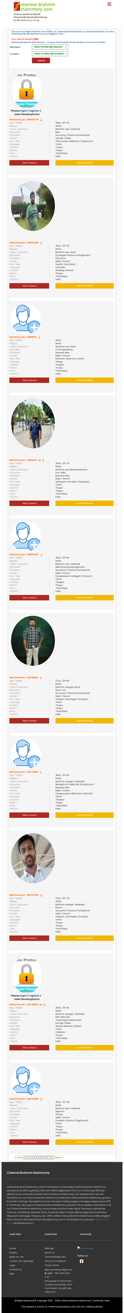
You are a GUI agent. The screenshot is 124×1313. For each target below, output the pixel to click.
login (23, 110)
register (34, 110)
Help (11, 1273)
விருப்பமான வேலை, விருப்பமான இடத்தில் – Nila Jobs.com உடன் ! (58, 1273)
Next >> (59, 1157)
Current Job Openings (21, 1261)
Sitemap (49, 1248)
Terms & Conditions (55, 1261)
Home (12, 1248)
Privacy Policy (52, 1265)
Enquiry (13, 1252)
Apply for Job (16, 1256)
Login (12, 1265)
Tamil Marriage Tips (55, 1256)
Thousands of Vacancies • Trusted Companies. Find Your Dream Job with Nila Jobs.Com (59, 1286)
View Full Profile (85, 162)
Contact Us (15, 1269)
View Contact (29, 162)
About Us (49, 1252)
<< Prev (19, 1157)
